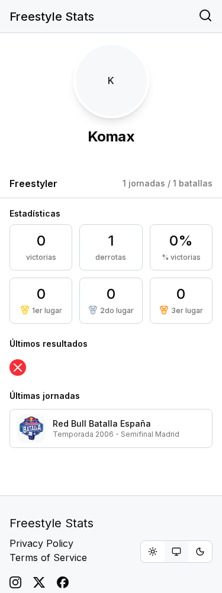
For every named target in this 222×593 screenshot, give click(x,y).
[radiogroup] (176, 551)
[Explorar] (205, 16)
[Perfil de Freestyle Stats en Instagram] (15, 582)
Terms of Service (48, 557)
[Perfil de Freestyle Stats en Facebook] (63, 582)
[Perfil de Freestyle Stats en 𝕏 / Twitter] (39, 582)
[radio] (153, 551)
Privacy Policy (41, 543)
